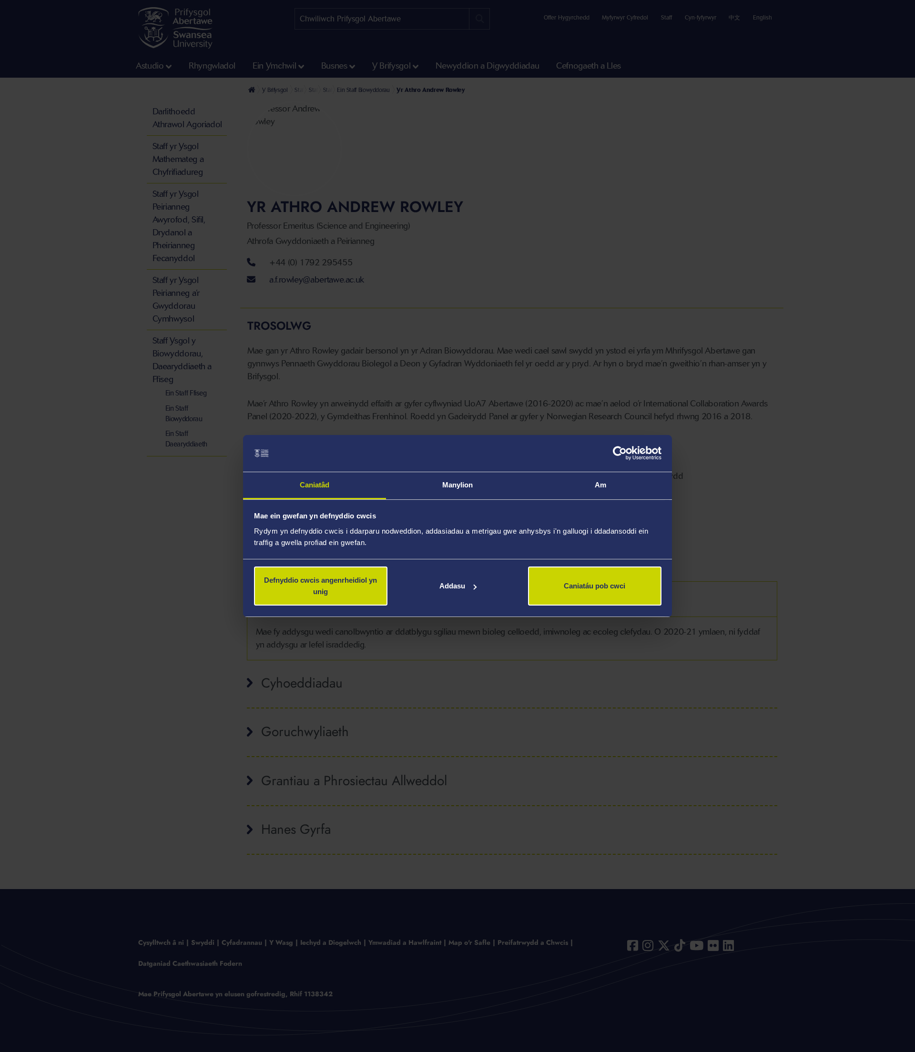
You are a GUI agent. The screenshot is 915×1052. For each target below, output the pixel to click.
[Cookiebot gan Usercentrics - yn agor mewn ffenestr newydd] (619, 453)
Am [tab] (600, 485)
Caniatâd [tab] (315, 485)
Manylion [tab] (457, 485)
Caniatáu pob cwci (594, 586)
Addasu (452, 586)
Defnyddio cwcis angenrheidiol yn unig (320, 586)
